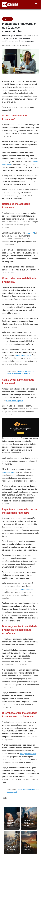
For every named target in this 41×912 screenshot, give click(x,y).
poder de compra (26, 589)
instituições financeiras (28, 754)
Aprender (7, 19)
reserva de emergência (22, 355)
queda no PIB (30, 233)
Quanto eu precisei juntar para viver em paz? (23, 790)
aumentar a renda (8, 472)
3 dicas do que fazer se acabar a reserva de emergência (20, 372)
